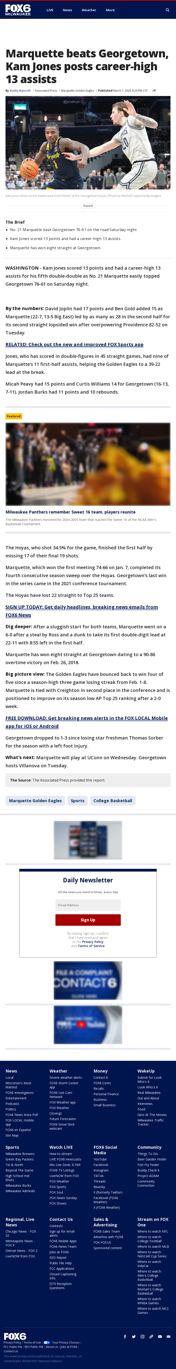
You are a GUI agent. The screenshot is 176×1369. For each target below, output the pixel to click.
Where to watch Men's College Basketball (149, 1275)
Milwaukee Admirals (20, 1191)
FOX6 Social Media (105, 1149)
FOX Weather (59, 1108)
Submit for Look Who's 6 (150, 1079)
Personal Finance (106, 1094)
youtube (160, 1336)
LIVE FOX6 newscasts (65, 1159)
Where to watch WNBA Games (149, 1301)
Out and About (148, 1098)
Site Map (12, 1135)
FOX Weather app (63, 1102)
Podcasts (12, 1103)
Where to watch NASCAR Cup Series (152, 1254)
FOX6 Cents (102, 1083)
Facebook (101, 1165)
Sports (77, 800)
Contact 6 (101, 1077)
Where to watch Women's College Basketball (150, 1289)
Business (100, 1099)
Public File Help (61, 1263)
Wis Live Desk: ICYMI (65, 1165)
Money (100, 1071)
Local (10, 1077)
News (11, 1071)
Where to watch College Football (150, 1239)
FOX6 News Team (63, 1246)
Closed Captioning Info (63, 1276)
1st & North (14, 1165)
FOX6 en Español (18, 1130)
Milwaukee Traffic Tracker (151, 1122)
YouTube (100, 1159)
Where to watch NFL (153, 1231)
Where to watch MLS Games (153, 1310)
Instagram (101, 1170)
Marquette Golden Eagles (77, 91)
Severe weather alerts (66, 1077)
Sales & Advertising (105, 1222)
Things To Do (148, 1154)
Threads (100, 1181)
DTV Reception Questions (61, 1285)
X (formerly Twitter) (108, 1192)
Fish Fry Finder (148, 1165)
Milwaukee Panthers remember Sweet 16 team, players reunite (71, 512)
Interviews (145, 1103)
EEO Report (58, 1257)
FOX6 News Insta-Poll (22, 1114)
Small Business (105, 1105)
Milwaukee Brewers (20, 1154)
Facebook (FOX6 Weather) (106, 1200)
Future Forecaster (63, 1119)
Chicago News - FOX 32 (21, 1233)
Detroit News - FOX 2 (21, 1250)
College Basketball (113, 800)
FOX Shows (58, 1203)
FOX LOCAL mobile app (20, 1122)
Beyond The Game (19, 1170)
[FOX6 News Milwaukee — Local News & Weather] (21, 9)
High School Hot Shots (18, 1178)
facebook (125, 1336)
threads (151, 1336)
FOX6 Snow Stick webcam (62, 1126)
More (110, 10)
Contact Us (61, 1219)
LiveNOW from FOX (64, 1176)
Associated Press (46, 91)
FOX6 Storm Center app (64, 1085)
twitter (134, 1336)
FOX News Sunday (63, 1198)
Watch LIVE (61, 1147)
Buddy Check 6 (149, 1170)
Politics (11, 1109)
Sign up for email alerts (62, 1233)
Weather (58, 1071)
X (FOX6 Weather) (107, 1207)
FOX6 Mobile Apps (63, 1241)
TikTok (99, 1176)
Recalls (99, 1088)
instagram (142, 1336)
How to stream (61, 1154)
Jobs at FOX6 (59, 1252)
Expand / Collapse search (167, 10)
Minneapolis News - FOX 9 (20, 1243)
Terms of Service (91, 946)
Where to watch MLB (153, 1246)
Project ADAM (148, 1176)
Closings (56, 1113)
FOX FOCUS (102, 1242)
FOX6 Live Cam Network (61, 1094)
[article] (88, 464)
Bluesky (99, 1187)
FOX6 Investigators (20, 1092)
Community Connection (146, 1183)
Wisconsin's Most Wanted (18, 1085)
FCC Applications (62, 1268)
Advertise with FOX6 (108, 1237)
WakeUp (146, 1071)
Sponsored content (108, 1248)
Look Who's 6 (148, 1087)
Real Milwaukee (149, 1092)
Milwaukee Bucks (18, 1185)
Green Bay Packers (20, 1159)
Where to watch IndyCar (149, 1263)
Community (149, 1147)
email (168, 1336)
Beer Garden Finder (152, 1159)
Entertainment (16, 1098)
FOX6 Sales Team (107, 1231)
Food (141, 1109)
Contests (56, 1226)
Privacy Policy (93, 942)
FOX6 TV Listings (62, 1170)
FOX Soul (56, 1192)
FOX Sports (58, 1187)
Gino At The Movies (152, 1114)
